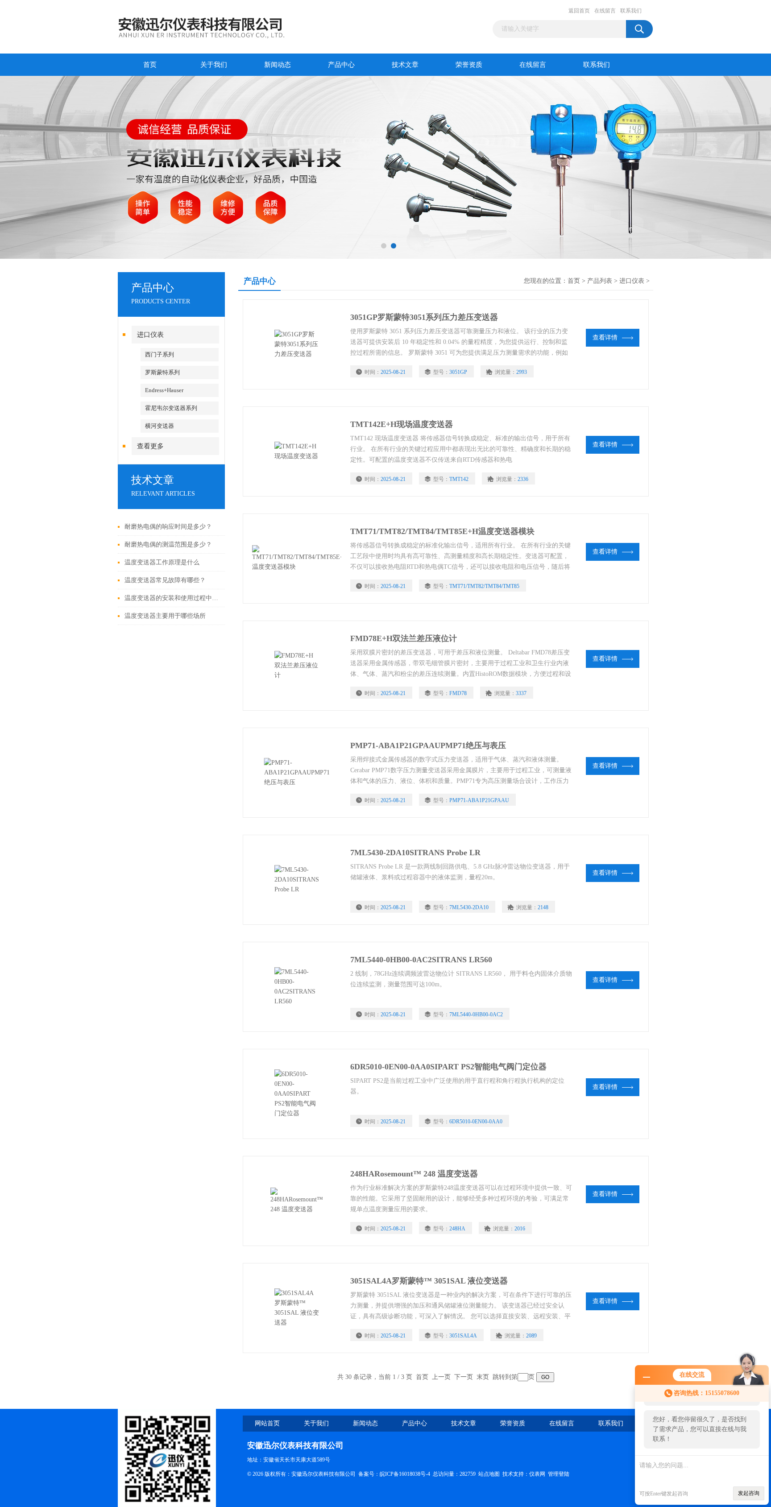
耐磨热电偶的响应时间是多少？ (168, 526)
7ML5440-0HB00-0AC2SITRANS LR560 (421, 959)
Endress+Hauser (164, 390)
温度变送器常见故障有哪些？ (165, 580)
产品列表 (599, 280)
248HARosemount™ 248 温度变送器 (414, 1173)
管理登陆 (558, 1474)
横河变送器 (159, 425)
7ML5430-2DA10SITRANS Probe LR (415, 852)
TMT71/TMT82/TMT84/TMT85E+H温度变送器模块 (442, 531)
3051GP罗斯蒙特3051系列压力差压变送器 (424, 317)
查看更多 (150, 446)
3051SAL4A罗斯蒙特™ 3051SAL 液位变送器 (429, 1280)
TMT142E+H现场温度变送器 (401, 424)
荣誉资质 (469, 64)
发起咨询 (748, 1493)
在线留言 (605, 11)
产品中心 (341, 64)
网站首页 (267, 1423)
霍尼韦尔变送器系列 (171, 408)
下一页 (463, 1377)
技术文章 (405, 64)
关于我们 (213, 64)
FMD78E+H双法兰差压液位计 (403, 638)
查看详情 (605, 337)
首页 (150, 64)
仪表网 (537, 1474)
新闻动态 (277, 64)
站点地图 (489, 1474)
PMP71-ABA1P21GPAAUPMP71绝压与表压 (428, 745)
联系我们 (631, 11)
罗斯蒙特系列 (162, 372)
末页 (483, 1377)
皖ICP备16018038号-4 (405, 1474)
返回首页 (579, 11)
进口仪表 (150, 334)
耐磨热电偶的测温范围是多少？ (168, 544)
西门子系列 (159, 354)
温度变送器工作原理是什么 (161, 562)
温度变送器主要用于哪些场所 (165, 616)
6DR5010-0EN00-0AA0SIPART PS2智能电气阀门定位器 (448, 1066)
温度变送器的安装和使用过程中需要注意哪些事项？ (172, 598)
